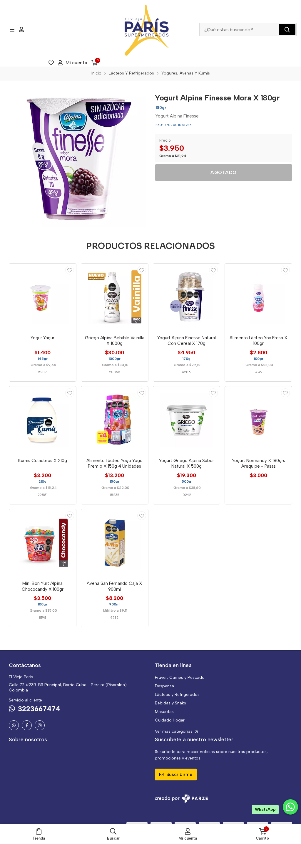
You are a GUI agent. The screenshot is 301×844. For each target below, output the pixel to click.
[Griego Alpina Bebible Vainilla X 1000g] (114, 297)
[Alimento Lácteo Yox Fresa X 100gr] (258, 297)
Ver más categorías (174, 731)
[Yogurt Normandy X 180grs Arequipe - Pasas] (258, 420)
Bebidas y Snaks (170, 703)
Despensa (164, 686)
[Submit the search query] (287, 29)
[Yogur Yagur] (42, 297)
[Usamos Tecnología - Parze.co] (181, 798)
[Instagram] (40, 725)
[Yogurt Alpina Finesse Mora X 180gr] (77, 158)
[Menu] (12, 29)
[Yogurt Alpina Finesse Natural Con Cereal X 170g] (186, 297)
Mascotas (164, 711)
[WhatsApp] (14, 725)
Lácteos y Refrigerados (177, 694)
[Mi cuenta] (21, 29)
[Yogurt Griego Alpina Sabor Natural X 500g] (186, 420)
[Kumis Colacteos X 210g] (42, 420)
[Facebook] (27, 725)
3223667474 (39, 708)
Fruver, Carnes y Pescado (180, 677)
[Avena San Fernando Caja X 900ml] (114, 542)
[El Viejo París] (146, 29)
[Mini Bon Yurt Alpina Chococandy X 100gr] (42, 542)
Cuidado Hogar (170, 720)
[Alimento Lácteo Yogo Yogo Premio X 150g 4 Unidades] (114, 420)
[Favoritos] (51, 62)
